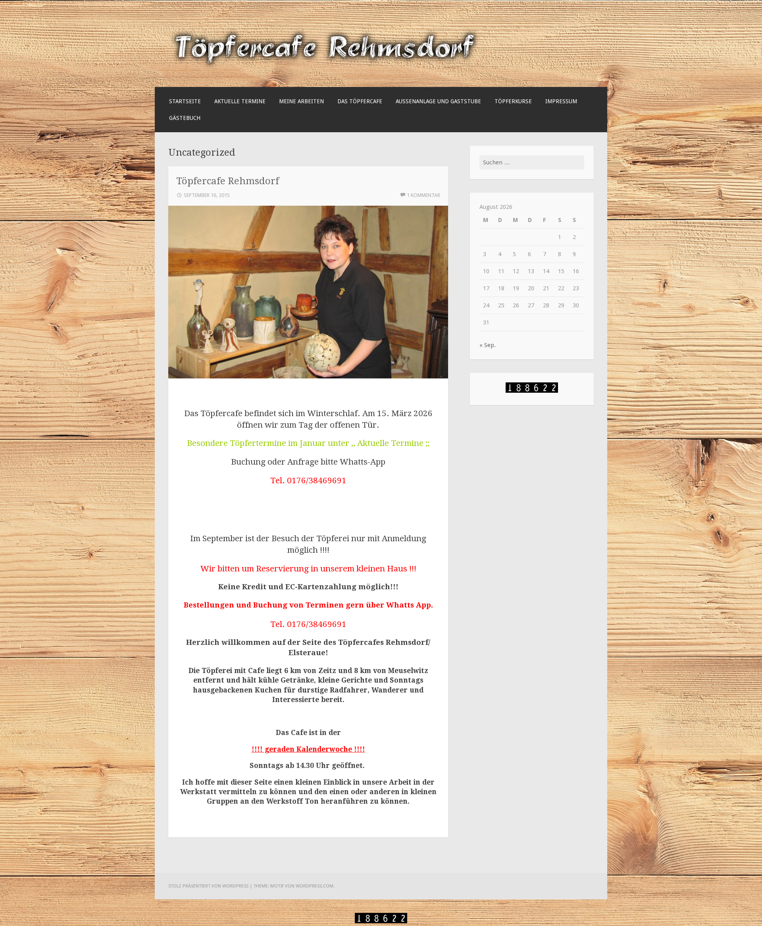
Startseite (185, 101)
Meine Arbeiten (301, 101)
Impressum (561, 101)
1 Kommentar (423, 195)
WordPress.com (314, 886)
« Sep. (487, 345)
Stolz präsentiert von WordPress (208, 886)
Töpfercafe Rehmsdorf (227, 181)
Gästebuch (184, 118)
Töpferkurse (513, 101)
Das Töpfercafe (359, 101)
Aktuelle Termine (240, 101)
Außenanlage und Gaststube (438, 101)
